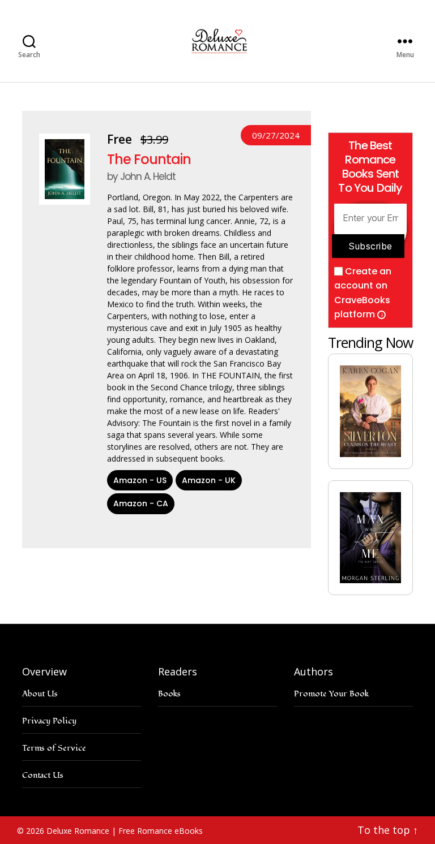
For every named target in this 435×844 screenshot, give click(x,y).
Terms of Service (54, 748)
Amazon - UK (209, 480)
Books (169, 694)
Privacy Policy (49, 721)
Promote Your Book (331, 694)
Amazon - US (140, 480)
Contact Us (42, 775)
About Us (40, 694)
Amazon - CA (140, 503)
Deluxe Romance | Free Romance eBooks (124, 830)
